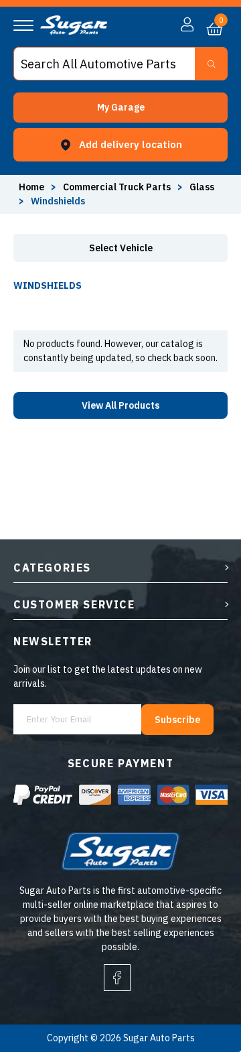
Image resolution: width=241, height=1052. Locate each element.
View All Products (120, 405)
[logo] (73, 31)
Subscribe (177, 720)
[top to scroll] (202, 986)
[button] (120, 107)
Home (31, 187)
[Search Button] (211, 63)
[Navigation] (23, 25)
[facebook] (117, 977)
